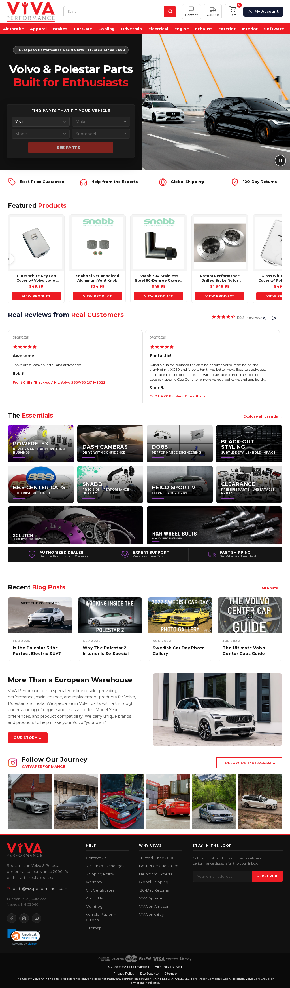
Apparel (38, 28)
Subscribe (267, 876)
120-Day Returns (154, 890)
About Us (94, 898)
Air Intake (13, 28)
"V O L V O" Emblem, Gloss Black (177, 396)
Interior (250, 28)
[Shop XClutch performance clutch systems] (75, 525)
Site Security (149, 974)
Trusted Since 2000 (157, 858)
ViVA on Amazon (154, 906)
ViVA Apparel (151, 898)
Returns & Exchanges (105, 865)
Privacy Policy (123, 974)
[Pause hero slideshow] (280, 160)
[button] (213, 12)
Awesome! (24, 355)
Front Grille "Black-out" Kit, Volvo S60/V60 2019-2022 (59, 382)
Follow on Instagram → (249, 763)
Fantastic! (160, 355)
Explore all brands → (262, 416)
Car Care (83, 28)
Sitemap (94, 928)
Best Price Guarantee (158, 865)
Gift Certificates (100, 890)
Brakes (60, 28)
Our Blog (94, 906)
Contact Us (96, 858)
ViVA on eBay (151, 914)
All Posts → (271, 588)
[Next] (281, 259)
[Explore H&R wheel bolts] (214, 525)
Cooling (106, 28)
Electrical (158, 28)
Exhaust (203, 28)
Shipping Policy (100, 874)
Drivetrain (131, 28)
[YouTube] (36, 918)
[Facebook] (11, 918)
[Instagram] (24, 918)
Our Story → (28, 738)
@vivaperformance (43, 766)
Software (274, 28)
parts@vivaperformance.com (40, 888)
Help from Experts (155, 874)
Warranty (94, 882)
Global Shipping (153, 882)
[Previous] (9, 259)
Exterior (227, 28)
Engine (181, 28)
